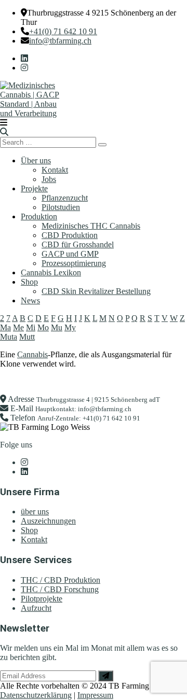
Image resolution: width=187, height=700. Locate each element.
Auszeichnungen (48, 520)
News (30, 300)
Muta (8, 336)
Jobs (49, 179)
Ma (5, 327)
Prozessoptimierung (74, 263)
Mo (43, 327)
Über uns (36, 160)
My (70, 327)
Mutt (27, 336)
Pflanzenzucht (65, 197)
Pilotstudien (61, 207)
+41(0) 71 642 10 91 (63, 31)
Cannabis (32, 354)
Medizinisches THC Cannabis (91, 225)
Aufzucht (36, 608)
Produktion (39, 216)
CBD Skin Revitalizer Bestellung (96, 291)
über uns (35, 511)
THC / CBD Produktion (60, 580)
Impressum (95, 695)
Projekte (34, 188)
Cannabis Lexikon (51, 272)
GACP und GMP (70, 253)
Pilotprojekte (41, 598)
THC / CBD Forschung (60, 589)
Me (18, 327)
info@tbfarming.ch (60, 40)
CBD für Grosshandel (78, 244)
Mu (56, 327)
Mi (30, 327)
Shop (29, 281)
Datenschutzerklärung (36, 695)
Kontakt (55, 169)
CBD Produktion (70, 235)
